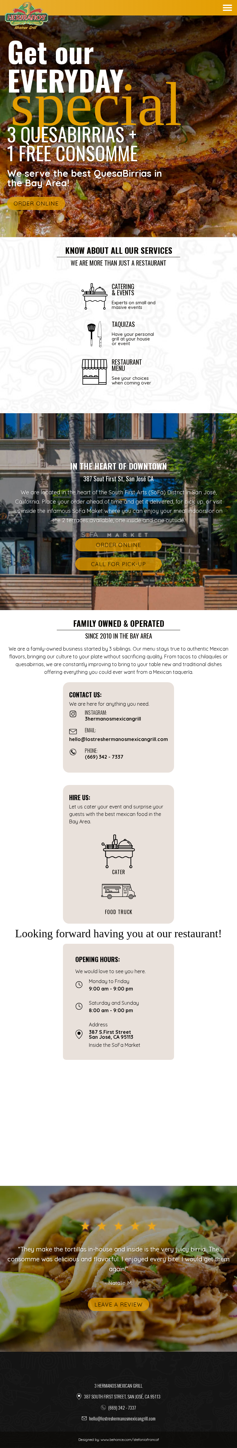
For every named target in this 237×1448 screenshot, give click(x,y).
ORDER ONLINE (36, 203)
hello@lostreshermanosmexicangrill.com (122, 1418)
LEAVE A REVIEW (118, 1304)
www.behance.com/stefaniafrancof (130, 1439)
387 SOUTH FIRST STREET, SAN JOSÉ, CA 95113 (122, 1396)
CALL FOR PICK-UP (118, 564)
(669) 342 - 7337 (122, 1407)
